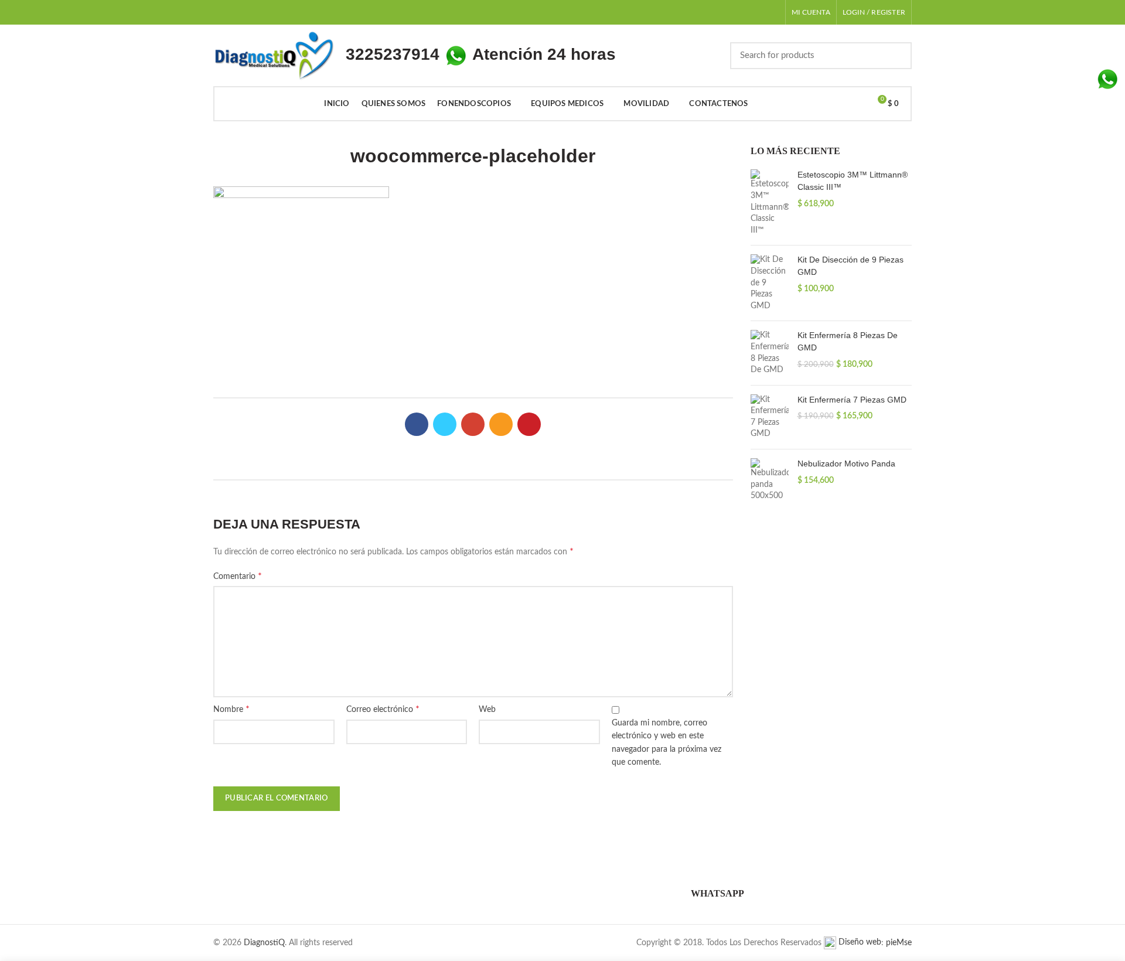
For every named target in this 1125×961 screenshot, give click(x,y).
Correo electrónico (383, 709)
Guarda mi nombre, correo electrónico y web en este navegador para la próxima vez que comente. (666, 742)
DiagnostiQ (264, 943)
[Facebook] (416, 424)
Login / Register (874, 12)
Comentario (237, 576)
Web (487, 710)
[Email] (501, 424)
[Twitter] (444, 424)
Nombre (231, 709)
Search (896, 55)
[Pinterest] (529, 424)
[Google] (473, 424)
